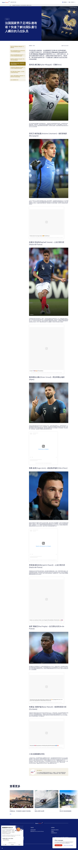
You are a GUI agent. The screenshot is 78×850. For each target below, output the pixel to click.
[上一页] (67, 800)
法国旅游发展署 (33, 829)
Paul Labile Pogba (44, 702)
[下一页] (70, 800)
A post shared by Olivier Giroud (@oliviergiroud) (43, 463)
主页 (10, 5)
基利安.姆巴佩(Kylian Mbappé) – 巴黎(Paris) (17, 47)
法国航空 (52, 831)
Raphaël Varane (43, 372)
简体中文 (72, 2)
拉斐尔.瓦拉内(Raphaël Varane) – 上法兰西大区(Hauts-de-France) (17, 55)
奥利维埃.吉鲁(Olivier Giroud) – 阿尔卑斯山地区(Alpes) (17, 59)
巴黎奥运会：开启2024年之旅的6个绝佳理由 (20, 811)
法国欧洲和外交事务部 (54, 829)
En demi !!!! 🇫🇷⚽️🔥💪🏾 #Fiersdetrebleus (36, 370)
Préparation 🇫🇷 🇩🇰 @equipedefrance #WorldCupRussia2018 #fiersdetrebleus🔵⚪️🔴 (44, 745)
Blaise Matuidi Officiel (43, 747)
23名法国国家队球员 (14, 79)
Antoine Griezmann (43, 237)
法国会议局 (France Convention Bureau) (37, 831)
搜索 (69, 2)
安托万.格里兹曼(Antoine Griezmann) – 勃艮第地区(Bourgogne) (18, 51)
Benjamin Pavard (44, 621)
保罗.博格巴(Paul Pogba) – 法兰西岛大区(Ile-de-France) (17, 72)
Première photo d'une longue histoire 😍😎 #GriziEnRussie (40, 235)
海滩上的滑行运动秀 (39, 811)
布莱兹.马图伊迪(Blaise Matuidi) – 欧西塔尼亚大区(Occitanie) (18, 76)
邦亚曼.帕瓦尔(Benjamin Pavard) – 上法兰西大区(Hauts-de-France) (18, 68)
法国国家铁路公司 (54, 832)
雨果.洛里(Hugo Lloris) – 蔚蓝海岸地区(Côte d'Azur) (17, 64)
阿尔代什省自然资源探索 (65, 811)
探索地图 (65, 2)
